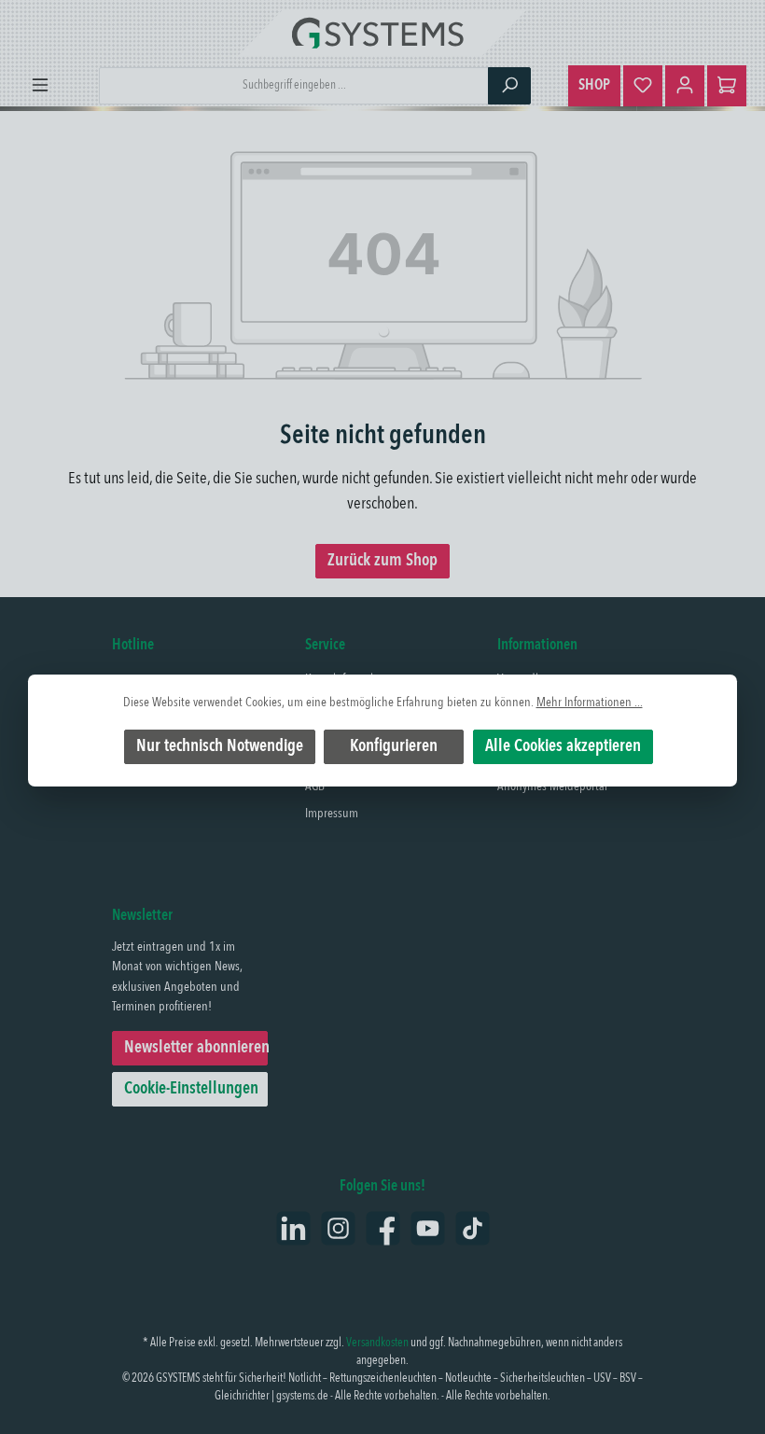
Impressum (331, 813)
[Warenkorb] (726, 85)
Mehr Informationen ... (589, 703)
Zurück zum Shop (382, 560)
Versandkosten (377, 1343)
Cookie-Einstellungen (191, 1088)
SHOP (594, 85)
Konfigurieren (394, 746)
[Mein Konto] (684, 85)
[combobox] (294, 85)
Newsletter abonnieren (196, 1047)
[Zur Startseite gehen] (382, 32)
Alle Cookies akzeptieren (563, 746)
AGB (315, 786)
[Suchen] (509, 85)
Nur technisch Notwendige (219, 746)
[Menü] (40, 86)
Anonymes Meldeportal (552, 786)
